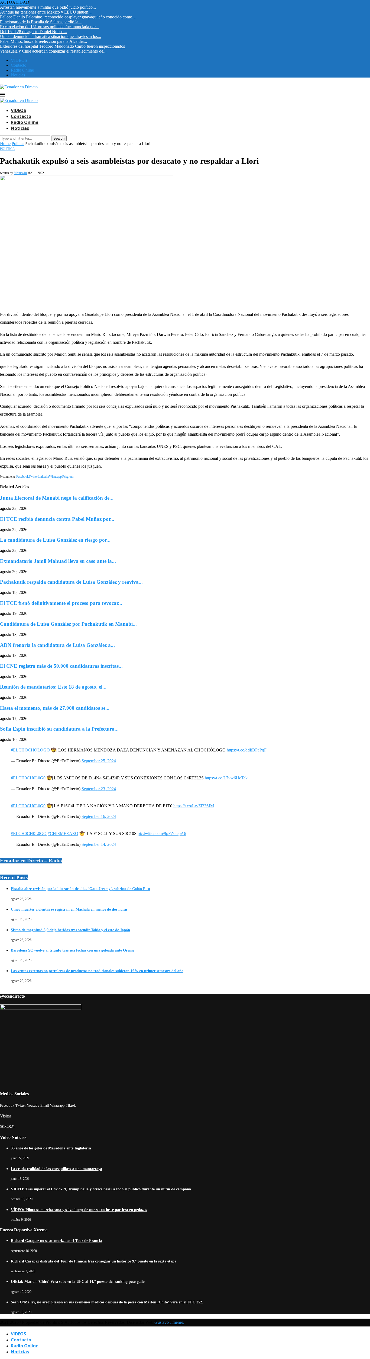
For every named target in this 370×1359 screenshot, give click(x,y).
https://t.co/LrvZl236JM (193, 806)
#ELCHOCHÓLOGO (30, 750)
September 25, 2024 (99, 761)
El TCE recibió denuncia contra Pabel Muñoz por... (57, 519)
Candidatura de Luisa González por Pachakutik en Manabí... (68, 624)
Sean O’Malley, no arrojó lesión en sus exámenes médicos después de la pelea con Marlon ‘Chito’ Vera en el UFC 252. (107, 1302)
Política (18, 143)
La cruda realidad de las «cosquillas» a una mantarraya (56, 1169)
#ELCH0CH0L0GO (29, 833)
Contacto (18, 65)
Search (58, 138)
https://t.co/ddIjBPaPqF (247, 750)
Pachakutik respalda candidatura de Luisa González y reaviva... (71, 582)
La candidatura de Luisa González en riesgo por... (55, 540)
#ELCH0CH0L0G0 (28, 778)
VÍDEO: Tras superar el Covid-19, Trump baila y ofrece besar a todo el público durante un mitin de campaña (101, 1189)
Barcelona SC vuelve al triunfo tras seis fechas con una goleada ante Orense (72, 950)
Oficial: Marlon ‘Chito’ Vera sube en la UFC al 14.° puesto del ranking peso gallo (78, 1282)
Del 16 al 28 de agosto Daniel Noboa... (33, 31)
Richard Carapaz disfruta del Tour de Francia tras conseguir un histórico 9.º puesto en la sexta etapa (93, 1261)
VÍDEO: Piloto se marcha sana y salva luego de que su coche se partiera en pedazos (79, 1210)
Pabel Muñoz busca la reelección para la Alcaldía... (43, 41)
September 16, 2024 (99, 816)
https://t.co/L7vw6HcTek (226, 778)
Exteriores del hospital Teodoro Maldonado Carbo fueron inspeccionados (62, 46)
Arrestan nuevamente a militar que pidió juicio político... (48, 7)
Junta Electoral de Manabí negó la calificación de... (56, 498)
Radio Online (22, 70)
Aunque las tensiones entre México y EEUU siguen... (46, 12)
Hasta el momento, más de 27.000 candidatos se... (54, 708)
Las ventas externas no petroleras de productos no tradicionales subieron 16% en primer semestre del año (97, 971)
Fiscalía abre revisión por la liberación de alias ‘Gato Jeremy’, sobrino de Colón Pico (80, 889)
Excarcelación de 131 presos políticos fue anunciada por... (49, 26)
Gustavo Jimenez (169, 1322)
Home (5, 143)
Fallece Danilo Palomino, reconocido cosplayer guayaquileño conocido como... (67, 17)
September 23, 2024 (99, 788)
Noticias (18, 75)
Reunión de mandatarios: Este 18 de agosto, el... (53, 687)
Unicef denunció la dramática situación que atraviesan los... (50, 36)
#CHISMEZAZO (63, 833)
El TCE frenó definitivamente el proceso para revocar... (61, 603)
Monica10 (20, 173)
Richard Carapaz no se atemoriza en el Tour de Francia (56, 1241)
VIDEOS (19, 60)
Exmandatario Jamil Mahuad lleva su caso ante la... (58, 561)
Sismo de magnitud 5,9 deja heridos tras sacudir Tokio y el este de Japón (70, 930)
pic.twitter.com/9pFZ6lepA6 (162, 833)
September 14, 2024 (99, 844)
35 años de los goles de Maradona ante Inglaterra (51, 1148)
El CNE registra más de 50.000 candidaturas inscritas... (61, 666)
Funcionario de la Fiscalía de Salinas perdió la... (41, 22)
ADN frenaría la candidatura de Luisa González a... (57, 645)
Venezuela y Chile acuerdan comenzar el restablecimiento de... (53, 51)
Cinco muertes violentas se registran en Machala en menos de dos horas (69, 909)
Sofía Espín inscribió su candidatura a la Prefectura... (59, 729)
